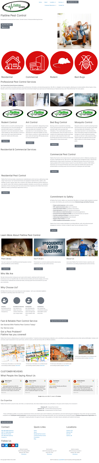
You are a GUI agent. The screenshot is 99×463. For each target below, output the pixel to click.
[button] (97, 387)
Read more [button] (5, 392)
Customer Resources (50, 5)
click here (17, 365)
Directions (23, 454)
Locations (52, 2)
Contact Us (61, 5)
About (45, 2)
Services (61, 2)
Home (40, 2)
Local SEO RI (61, 459)
